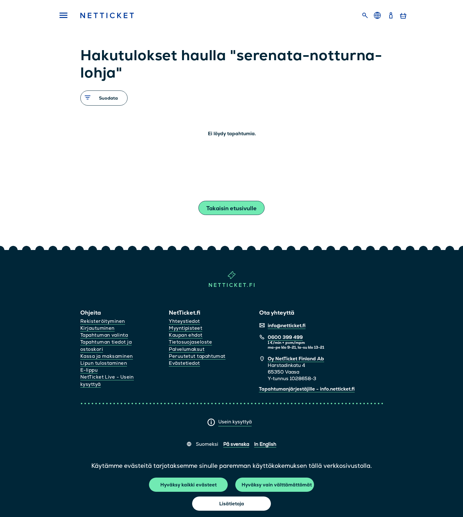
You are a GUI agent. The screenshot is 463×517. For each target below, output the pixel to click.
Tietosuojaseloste (190, 342)
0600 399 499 (285, 337)
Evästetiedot (184, 363)
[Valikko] (61, 16)
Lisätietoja (231, 504)
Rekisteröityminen (102, 321)
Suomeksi (207, 444)
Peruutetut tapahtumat (197, 356)
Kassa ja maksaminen (106, 356)
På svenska (236, 444)
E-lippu (89, 370)
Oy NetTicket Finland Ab (296, 359)
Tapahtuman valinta (104, 335)
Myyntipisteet (185, 328)
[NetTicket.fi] (232, 285)
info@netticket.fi (287, 325)
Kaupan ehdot (185, 335)
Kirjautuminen (97, 328)
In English (265, 444)
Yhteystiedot (184, 321)
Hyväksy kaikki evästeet (188, 485)
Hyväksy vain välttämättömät (277, 485)
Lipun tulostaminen (103, 363)
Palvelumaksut (186, 349)
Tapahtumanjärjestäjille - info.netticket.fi (307, 389)
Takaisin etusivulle (231, 208)
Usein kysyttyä (235, 422)
